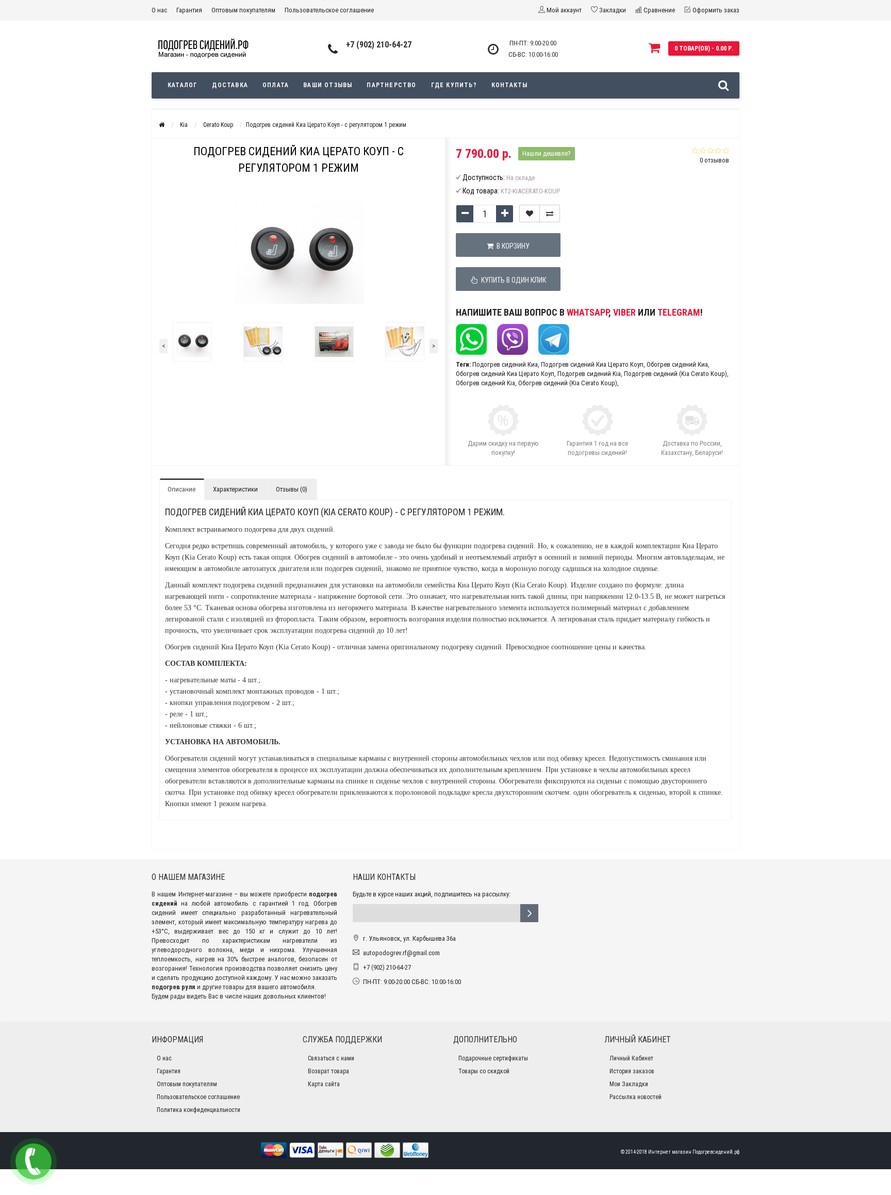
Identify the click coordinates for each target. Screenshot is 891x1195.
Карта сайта (324, 1084)
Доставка (230, 85)
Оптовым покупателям (243, 10)
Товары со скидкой (483, 1071)
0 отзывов (714, 160)
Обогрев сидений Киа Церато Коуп (505, 374)
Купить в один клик (512, 280)
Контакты (509, 85)
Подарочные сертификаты (493, 1058)
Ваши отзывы (327, 85)
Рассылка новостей (635, 1097)
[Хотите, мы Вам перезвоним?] (33, 1161)
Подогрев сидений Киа (505, 364)
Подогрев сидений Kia (589, 374)
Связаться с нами (331, 1058)
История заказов (631, 1071)
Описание (181, 489)
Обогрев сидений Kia (485, 383)
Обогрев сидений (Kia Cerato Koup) (567, 383)
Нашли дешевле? (546, 153)
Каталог (182, 85)
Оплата (275, 85)
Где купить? (454, 85)
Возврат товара (328, 1071)
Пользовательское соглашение (329, 10)
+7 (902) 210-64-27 (378, 45)
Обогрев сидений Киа (677, 364)
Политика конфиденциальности (198, 1110)
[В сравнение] (549, 213)
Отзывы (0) (291, 489)
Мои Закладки (628, 1084)
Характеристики (235, 489)
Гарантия (189, 10)
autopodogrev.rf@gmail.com (401, 953)
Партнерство (391, 85)
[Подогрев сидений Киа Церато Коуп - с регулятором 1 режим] (192, 342)
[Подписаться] (529, 913)
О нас (159, 10)
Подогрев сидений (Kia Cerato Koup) (675, 374)
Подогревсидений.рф (715, 1152)
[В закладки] (529, 213)
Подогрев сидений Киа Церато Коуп (592, 364)
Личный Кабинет (631, 1058)
